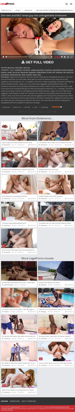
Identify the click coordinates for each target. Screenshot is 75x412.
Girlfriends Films (8, 285)
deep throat (24, 72)
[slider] (25, 57)
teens (39, 75)
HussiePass (7, 338)
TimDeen (6, 312)
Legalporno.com (7, 4)
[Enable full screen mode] (71, 56)
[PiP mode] (68, 56)
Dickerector (6, 107)
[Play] (3, 56)
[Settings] (64, 56)
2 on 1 (12, 70)
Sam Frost (26, 68)
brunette (3, 72)
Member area (15, 401)
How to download (29, 401)
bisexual (64, 70)
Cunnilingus (18, 70)
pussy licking (5, 75)
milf (53, 72)
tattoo (35, 75)
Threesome (48, 70)
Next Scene (46, 111)
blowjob (70, 70)
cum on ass (16, 72)
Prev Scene (28, 111)
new (64, 72)
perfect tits (70, 72)
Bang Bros (44, 285)
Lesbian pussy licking (37, 70)
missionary (59, 72)
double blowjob (41, 72)
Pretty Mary (19, 68)
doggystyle (32, 72)
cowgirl (9, 72)
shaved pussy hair (15, 75)
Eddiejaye (43, 312)
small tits (29, 75)
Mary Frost (10, 68)
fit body (49, 72)
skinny (23, 75)
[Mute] (51, 56)
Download (44, 107)
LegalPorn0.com (15, 407)
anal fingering (57, 70)
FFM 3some (26, 70)
